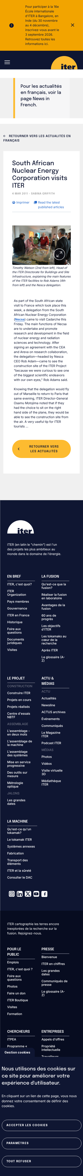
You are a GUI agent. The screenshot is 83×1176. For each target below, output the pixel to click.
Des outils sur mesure (17, 774)
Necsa (20, 319)
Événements (51, 719)
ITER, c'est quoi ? (20, 969)
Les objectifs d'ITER (51, 627)
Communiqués (52, 726)
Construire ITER (18, 693)
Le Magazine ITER (51, 734)
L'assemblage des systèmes (17, 753)
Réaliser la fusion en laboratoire (54, 596)
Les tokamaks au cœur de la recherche (54, 640)
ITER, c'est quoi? (19, 584)
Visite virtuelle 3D (52, 772)
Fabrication (15, 853)
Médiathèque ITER (51, 782)
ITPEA (11, 1039)
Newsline (48, 705)
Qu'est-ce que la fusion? (54, 586)
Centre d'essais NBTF (18, 715)
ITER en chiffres (53, 964)
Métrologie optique (15, 784)
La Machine (17, 821)
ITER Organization (16, 593)
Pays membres (18, 602)
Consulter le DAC (20, 877)
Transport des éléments (17, 862)
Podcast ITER (51, 743)
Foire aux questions (14, 631)
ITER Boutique (17, 1000)
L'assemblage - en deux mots (18, 732)
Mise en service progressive (19, 764)
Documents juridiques (15, 641)
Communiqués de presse (55, 983)
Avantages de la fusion (53, 607)
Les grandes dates (16, 802)
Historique (15, 622)
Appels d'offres (53, 1039)
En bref (14, 576)
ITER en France (18, 615)
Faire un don (16, 993)
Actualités (49, 698)
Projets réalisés (18, 707)
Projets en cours (19, 700)
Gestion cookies (17, 1052)
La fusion (50, 576)
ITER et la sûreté (19, 871)
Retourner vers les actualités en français (37, 138)
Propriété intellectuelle (51, 1048)
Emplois (13, 962)
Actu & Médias (48, 681)
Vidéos (47, 764)
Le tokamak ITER (19, 840)
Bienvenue (49, 957)
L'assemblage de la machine (19, 743)
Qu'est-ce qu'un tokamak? (19, 831)
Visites (12, 650)
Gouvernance (17, 608)
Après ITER (50, 650)
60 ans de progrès (49, 617)
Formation (14, 1014)
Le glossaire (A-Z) (53, 659)
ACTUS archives (54, 712)
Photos (47, 757)
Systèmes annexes (21, 846)
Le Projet (16, 678)
